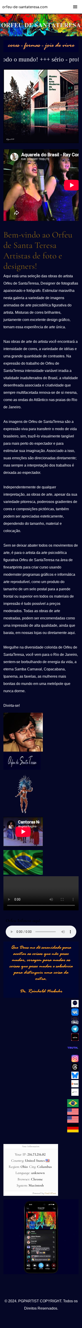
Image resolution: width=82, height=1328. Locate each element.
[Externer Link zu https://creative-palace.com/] (73, 1121)
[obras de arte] (41, 51)
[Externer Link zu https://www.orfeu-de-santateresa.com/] (73, 1106)
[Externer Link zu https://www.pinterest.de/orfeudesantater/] (75, 1006)
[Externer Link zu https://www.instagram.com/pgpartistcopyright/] (75, 1061)
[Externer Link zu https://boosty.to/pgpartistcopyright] (75, 1086)
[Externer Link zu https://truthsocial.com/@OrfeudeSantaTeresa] (73, 1052)
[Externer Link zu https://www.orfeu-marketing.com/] (73, 1131)
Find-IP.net (50, 1193)
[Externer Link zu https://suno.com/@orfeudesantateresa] (22, 814)
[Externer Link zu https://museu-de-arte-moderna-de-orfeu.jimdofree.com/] (41, 142)
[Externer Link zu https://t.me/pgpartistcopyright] (75, 1031)
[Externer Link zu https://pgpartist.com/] (73, 1113)
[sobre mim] (23, 750)
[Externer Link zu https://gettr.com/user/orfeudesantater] (75, 1039)
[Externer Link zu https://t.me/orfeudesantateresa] (41, 1273)
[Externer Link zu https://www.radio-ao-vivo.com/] (23, 873)
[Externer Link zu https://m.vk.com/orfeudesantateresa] (75, 1014)
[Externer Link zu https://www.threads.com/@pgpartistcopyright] (75, 1069)
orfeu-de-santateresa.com (25, 7)
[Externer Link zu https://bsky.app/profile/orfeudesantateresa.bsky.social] (75, 1078)
